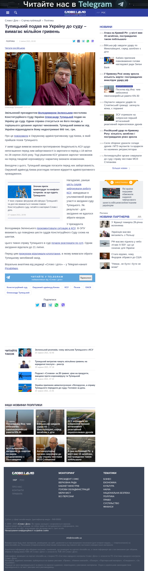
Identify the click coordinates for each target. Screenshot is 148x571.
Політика (49, 20)
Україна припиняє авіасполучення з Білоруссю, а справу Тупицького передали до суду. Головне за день (65, 388)
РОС (103, 13)
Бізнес (107, 479)
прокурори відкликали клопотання (39, 253)
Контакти (18, 490)
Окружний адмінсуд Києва (46, 287)
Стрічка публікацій (31, 20)
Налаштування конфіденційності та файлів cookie (27, 530)
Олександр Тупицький (59, 117)
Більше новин (119, 168)
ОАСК (88, 287)
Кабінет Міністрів (69, 486)
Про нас (17, 487)
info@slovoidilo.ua (74, 538)
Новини (106, 26)
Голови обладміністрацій (74, 489)
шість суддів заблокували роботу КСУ (79, 188)
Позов (77, 287)
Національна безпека (116, 493)
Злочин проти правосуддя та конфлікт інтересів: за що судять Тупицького (46, 191)
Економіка (109, 482)
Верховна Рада (68, 482)
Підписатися (85, 278)
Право (107, 500)
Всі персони (66, 496)
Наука (106, 489)
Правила (17, 494)
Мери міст (65, 493)
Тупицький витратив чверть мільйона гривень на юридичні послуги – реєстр (61, 364)
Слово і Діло (11, 20)
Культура (108, 486)
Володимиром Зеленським (55, 112)
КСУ (67, 287)
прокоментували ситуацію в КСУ (56, 228)
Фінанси (108, 506)
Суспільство (111, 503)
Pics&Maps (11, 268)
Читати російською (15, 48)
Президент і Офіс (69, 479)
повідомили (21, 135)
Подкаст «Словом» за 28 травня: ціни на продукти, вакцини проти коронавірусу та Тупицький (62, 376)
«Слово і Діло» (23, 524)
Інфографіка (121, 182)
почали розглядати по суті (67, 243)
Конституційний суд (17, 287)
